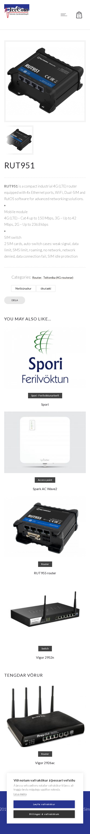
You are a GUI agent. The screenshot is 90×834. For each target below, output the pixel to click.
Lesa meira (20, 794)
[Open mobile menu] (65, 14)
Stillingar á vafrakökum (44, 814)
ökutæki (46, 288)
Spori (45, 404)
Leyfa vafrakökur (44, 804)
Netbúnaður (23, 288)
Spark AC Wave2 (45, 489)
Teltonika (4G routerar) (58, 277)
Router (36, 277)
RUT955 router (45, 573)
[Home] (16, 16)
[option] (23, 140)
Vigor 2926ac (45, 763)
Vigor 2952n (45, 657)
